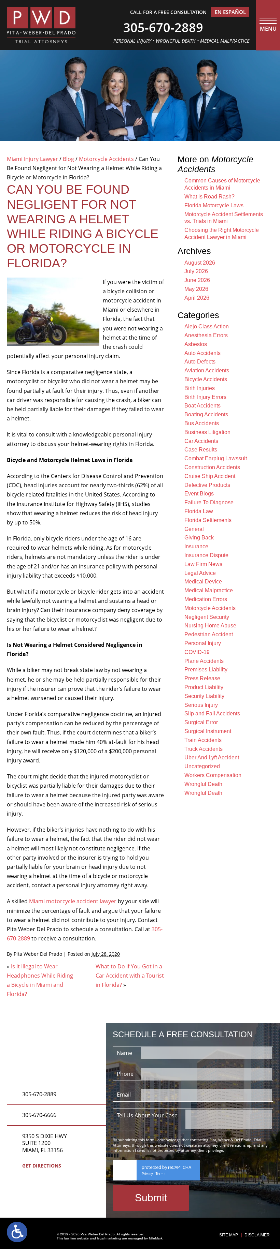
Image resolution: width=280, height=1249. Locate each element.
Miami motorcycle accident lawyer (72, 901)
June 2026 (197, 280)
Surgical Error (201, 722)
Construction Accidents (212, 467)
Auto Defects (199, 362)
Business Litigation (207, 432)
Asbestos (195, 344)
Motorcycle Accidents (106, 159)
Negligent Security (206, 617)
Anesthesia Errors (206, 335)
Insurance (196, 546)
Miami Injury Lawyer (32, 159)
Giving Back (199, 537)
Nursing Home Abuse (210, 625)
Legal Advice (200, 573)
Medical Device (203, 581)
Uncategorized (202, 766)
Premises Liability (205, 669)
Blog (68, 159)
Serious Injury (201, 705)
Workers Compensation (212, 775)
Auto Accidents (202, 353)
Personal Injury (202, 643)
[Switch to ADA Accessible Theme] (17, 1232)
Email (124, 1094)
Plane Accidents (204, 661)
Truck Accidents (203, 749)
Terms (161, 1174)
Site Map (228, 1235)
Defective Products (207, 485)
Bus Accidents (201, 423)
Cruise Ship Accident (209, 476)
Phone (125, 1073)
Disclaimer (257, 1235)
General (194, 529)
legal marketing (109, 1238)
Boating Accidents (206, 414)
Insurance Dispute (206, 555)
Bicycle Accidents (205, 379)
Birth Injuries (199, 388)
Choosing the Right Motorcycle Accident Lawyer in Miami (221, 233)
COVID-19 (197, 652)
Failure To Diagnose (209, 502)
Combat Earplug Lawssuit (215, 458)
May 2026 (196, 289)
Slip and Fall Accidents (212, 713)
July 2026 (196, 271)
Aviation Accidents (206, 370)
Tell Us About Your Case (147, 1115)
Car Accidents (201, 441)
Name (124, 1053)
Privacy (147, 1174)
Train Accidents (203, 740)
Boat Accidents (202, 405)
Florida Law (198, 511)
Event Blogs (199, 493)
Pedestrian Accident (208, 634)
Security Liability (204, 696)
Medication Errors (205, 599)
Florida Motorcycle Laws (213, 205)
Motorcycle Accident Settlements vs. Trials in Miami (223, 217)
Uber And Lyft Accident (211, 757)
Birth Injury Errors (205, 397)
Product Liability (203, 687)
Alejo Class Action (206, 326)
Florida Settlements (208, 520)
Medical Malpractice (208, 590)
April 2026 (196, 298)
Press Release (202, 678)
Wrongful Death (203, 784)
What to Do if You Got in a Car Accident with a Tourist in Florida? (130, 975)
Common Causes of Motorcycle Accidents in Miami (222, 184)
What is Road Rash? (209, 196)
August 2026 (199, 263)
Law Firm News (203, 564)
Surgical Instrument (207, 731)
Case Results (200, 449)
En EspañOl (230, 12)
